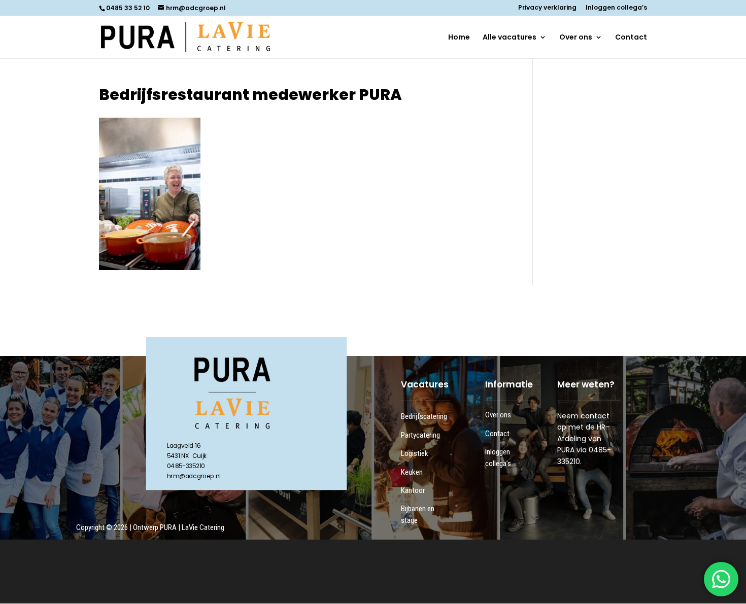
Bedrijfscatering (424, 416)
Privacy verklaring (547, 8)
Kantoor (413, 490)
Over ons (575, 37)
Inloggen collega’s (616, 8)
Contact (631, 37)
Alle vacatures (509, 37)
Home (459, 37)
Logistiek (414, 453)
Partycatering (420, 435)
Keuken (412, 472)
